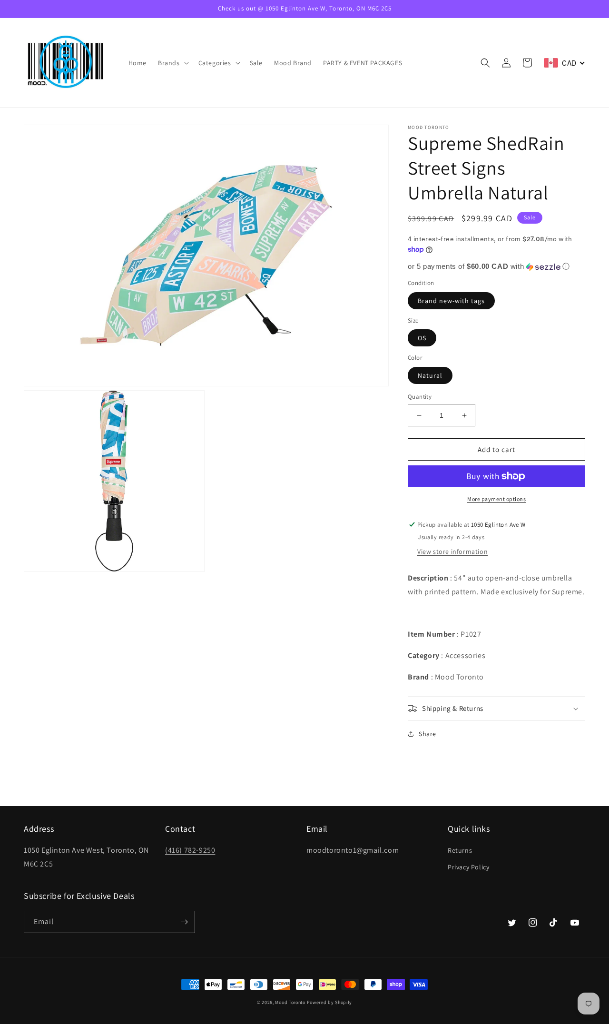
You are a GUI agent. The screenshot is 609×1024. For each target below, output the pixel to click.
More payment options (496, 498)
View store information (452, 551)
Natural (430, 375)
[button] (172, 63)
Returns (460, 850)
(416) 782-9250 (190, 850)
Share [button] (427, 733)
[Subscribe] (184, 922)
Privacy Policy (468, 867)
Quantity (420, 397)
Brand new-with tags (451, 300)
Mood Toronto (290, 1002)
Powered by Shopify (330, 1002)
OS (422, 338)
